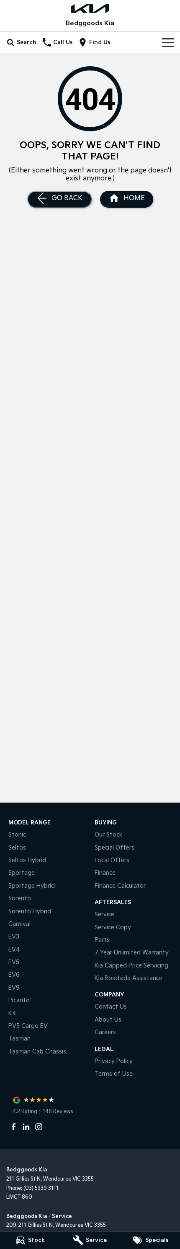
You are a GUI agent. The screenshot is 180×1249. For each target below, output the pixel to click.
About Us (108, 1019)
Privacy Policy (114, 1061)
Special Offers (114, 847)
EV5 (13, 962)
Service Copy (113, 927)
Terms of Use (114, 1073)
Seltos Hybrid (27, 860)
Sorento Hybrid (29, 911)
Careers (105, 1032)
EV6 (14, 974)
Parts (102, 940)
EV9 (14, 987)
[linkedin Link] (26, 1126)
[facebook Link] (13, 1126)
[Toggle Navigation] (168, 42)
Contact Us (111, 1006)
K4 (12, 1013)
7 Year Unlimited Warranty (132, 952)
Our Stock (109, 834)
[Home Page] (90, 8)
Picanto (19, 1000)
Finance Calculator (120, 885)
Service (104, 914)
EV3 (13, 936)
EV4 (14, 949)
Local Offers (112, 860)
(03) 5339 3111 (41, 1188)
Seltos (17, 847)
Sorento (19, 898)
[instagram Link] (38, 1126)
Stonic (17, 834)
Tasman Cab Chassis (37, 1051)
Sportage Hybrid (31, 885)
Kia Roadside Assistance (128, 978)
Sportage (21, 872)
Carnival (19, 924)
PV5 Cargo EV (28, 1026)
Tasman (19, 1038)
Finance (105, 872)
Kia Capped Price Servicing (131, 965)
